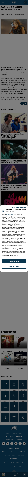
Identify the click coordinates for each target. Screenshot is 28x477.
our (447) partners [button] (9, 214)
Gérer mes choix (14, 266)
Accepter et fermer (14, 261)
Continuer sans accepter (19, 207)
